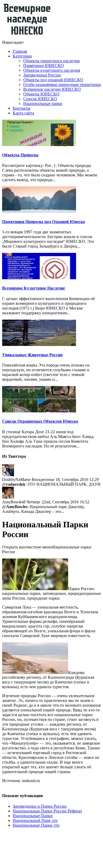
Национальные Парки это (36, 825)
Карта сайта (23, 113)
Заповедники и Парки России (40, 806)
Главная (20, 51)
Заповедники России (42, 75)
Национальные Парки (33, 815)
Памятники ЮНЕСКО (43, 65)
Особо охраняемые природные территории (62, 84)
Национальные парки (42, 103)
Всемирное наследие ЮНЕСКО (52, 89)
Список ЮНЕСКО (40, 99)
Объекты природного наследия (51, 61)
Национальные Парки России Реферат (47, 811)
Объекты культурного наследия (51, 70)
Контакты (21, 108)
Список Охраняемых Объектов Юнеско (40, 421)
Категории (22, 56)
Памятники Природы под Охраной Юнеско (43, 221)
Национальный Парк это (35, 820)
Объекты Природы (20, 155)
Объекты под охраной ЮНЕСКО (53, 80)
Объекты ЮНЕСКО (41, 94)
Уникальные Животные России (32, 355)
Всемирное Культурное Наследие (33, 288)
